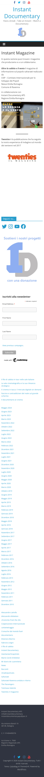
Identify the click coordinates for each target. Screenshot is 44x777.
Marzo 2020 (6, 487)
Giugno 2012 (6, 585)
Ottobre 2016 (6, 563)
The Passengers (7, 684)
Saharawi (5, 677)
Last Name (6, 331)
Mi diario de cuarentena (11, 661)
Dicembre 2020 (7, 464)
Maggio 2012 (6, 589)
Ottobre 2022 (6, 427)
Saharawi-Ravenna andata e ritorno (15, 680)
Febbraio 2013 (7, 578)
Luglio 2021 (6, 457)
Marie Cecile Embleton (10, 658)
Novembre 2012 (7, 582)
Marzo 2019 (6, 506)
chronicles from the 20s (11, 620)
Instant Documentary (22, 12)
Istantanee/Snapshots (10, 654)
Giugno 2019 (6, 495)
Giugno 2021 (6, 461)
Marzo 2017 (6, 551)
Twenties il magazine (10, 692)
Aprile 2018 (6, 525)
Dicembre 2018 (7, 517)
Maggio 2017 (6, 544)
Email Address (8, 304)
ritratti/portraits (7, 673)
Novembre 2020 (7, 468)
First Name (6, 318)
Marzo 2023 (6, 419)
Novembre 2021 (7, 453)
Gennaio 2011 (7, 600)
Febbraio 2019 (7, 510)
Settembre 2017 (7, 536)
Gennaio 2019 (7, 513)
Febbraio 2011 (7, 597)
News (3, 665)
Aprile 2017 (6, 547)
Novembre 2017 (7, 532)
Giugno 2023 (6, 411)
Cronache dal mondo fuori (12, 631)
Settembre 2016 (7, 566)
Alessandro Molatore (9, 616)
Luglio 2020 (6, 472)
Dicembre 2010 (7, 604)
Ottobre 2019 (6, 491)
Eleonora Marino (8, 639)
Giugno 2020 (6, 476)
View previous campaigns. (13, 345)
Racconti (4, 669)
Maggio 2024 (6, 408)
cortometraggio (7, 627)
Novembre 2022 (7, 423)
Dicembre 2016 (7, 559)
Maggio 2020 (6, 479)
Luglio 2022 (6, 434)
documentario (7, 635)
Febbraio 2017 (7, 555)
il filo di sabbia (7, 646)
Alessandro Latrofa (9, 612)
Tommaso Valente (8, 688)
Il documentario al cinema (12, 400)
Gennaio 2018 (7, 529)
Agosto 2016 (6, 570)
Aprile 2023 (6, 415)
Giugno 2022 (6, 438)
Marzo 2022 (6, 442)
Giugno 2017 (6, 540)
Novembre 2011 (7, 593)
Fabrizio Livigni (7, 643)
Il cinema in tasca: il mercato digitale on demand (21, 389)
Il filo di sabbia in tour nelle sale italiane (17, 379)
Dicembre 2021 (7, 449)
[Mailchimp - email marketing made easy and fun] (15, 359)
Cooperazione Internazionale (13, 624)
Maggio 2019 (6, 498)
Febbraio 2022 (7, 445)
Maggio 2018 (6, 521)
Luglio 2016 (6, 574)
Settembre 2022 (7, 430)
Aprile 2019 (6, 502)
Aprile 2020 (6, 483)
